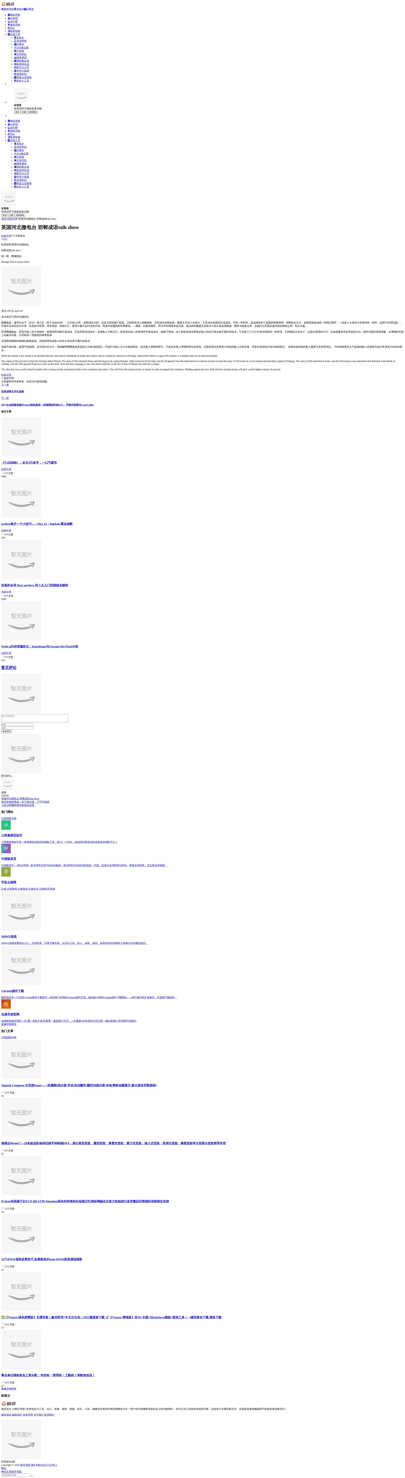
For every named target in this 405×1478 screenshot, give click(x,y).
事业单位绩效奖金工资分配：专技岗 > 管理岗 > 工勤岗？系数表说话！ (48, 1375)
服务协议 (6, 1414)
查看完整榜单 (8, 1024)
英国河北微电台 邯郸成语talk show (20, 798)
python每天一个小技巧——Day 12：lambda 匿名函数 (37, 523)
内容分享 (12, 218)
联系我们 (49, 1414)
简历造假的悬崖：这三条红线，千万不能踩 (25, 802)
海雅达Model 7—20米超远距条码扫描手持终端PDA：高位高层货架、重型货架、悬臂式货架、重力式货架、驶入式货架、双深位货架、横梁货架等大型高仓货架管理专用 (113, 1143)
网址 (3, 1471)
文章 (8, 1471)
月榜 (13, 818)
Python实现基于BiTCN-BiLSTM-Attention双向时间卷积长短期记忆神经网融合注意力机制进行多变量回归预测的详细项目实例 (85, 1201)
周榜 (8, 818)
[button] (3, 1468)
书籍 (19, 1471)
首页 (3, 218)
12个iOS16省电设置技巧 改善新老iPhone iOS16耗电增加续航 (41, 1259)
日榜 (3, 818)
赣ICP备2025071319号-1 (44, 1465)
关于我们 (39, 1414)
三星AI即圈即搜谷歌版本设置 (17, 805)
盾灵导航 (25, 1465)
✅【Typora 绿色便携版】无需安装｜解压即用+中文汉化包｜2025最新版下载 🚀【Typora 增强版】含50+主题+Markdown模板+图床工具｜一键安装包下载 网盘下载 (111, 1317)
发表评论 (7, 731)
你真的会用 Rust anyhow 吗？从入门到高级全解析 (34, 585)
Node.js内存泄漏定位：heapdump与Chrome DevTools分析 (39, 646)
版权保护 (17, 1414)
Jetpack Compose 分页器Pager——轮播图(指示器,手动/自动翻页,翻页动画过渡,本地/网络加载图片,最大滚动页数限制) (78, 1085)
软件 (13, 1471)
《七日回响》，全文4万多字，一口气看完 (29, 462)
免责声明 (28, 1414)
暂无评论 (8, 667)
